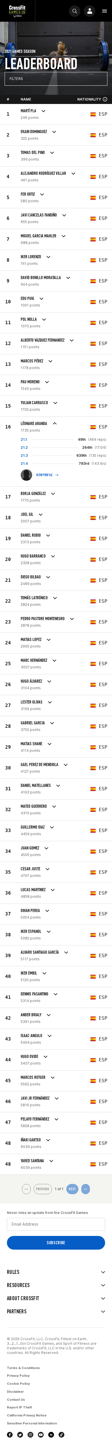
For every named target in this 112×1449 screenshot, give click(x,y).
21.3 (24, 455)
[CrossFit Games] (17, 11)
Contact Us (16, 1400)
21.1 (24, 439)
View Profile (44, 475)
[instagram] (30, 1434)
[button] (104, 11)
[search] (74, 11)
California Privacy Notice (27, 1415)
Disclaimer (15, 1392)
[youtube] (41, 1434)
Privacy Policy (18, 1376)
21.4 (24, 463)
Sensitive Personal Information (32, 1423)
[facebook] (10, 1434)
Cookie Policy (18, 1384)
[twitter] (20, 1434)
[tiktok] (61, 1434)
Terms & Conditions (23, 1368)
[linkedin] (51, 1434)
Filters (16, 79)
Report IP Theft (19, 1407)
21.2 (24, 447)
